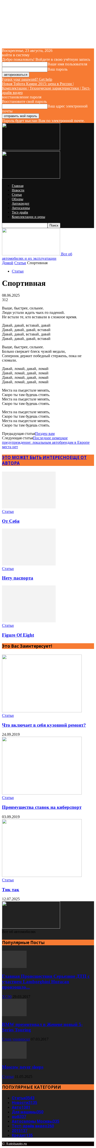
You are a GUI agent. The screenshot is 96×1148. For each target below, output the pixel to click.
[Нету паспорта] (29, 564)
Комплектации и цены (28, 217)
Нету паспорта (17, 578)
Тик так (10, 889)
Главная (17, 186)
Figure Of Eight (18, 635)
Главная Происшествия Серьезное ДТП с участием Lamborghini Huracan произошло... (46, 982)
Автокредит (20, 203)
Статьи (17, 195)
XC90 (7, 997)
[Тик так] (42, 875)
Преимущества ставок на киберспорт (41, 807)
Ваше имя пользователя (67, 64)
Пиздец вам (45, 433)
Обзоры (17, 199)
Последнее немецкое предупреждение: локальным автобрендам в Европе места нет (46, 442)
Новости (18, 190)
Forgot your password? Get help (27, 79)
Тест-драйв (20, 212)
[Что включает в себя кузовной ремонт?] (42, 711)
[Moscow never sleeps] (14, 1057)
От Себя (10, 521)
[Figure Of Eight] (29, 621)
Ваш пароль (57, 69)
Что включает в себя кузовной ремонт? (44, 725)
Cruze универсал (16, 1039)
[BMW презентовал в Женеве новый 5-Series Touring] (14, 1015)
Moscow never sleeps (22, 1067)
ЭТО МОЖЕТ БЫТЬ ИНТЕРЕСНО (36, 457)
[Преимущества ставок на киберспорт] (42, 793)
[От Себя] (29, 507)
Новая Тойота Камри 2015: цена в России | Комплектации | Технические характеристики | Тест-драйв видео (46, 88)
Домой (7, 263)
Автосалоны (21, 208)
